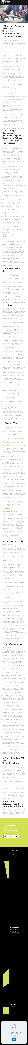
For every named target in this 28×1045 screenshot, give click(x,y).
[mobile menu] (26, 2)
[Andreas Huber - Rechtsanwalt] (5, 2)
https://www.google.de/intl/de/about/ (12, 442)
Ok (14, 1039)
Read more (14, 1036)
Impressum (15, 1009)
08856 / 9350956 (14, 929)
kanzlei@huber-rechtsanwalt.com (14, 931)
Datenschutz (15, 1006)
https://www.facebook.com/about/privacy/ (13, 641)
